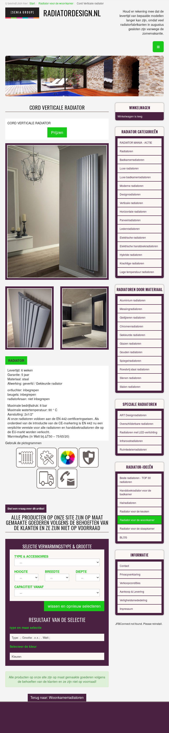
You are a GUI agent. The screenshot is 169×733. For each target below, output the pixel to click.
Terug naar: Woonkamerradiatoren (57, 697)
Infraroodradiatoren (131, 441)
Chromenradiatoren (131, 326)
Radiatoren (126, 151)
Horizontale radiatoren (133, 211)
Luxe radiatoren (129, 168)
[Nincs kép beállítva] (29, 317)
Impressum (126, 609)
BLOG (123, 537)
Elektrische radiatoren (133, 237)
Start (32, 3)
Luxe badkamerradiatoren (135, 177)
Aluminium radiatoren (132, 300)
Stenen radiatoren (130, 378)
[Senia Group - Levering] (46, 478)
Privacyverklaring (130, 574)
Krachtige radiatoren (132, 263)
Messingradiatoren (131, 309)
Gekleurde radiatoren (132, 335)
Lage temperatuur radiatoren (137, 272)
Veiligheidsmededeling (133, 600)
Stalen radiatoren (130, 386)
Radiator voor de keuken (134, 511)
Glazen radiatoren (130, 343)
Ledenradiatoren (130, 228)
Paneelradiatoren (130, 220)
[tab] (16, 360)
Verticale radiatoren (131, 203)
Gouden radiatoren (131, 352)
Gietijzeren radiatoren (132, 317)
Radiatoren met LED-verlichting (138, 432)
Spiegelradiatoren (130, 360)
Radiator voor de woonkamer (56, 3)
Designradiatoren (130, 194)
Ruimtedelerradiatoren (133, 449)
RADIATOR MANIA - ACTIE (136, 142)
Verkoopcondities (130, 583)
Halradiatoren (128, 503)
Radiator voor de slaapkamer (137, 528)
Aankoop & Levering (132, 591)
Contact (124, 566)
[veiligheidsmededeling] (88, 457)
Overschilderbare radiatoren (136, 423)
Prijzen (57, 132)
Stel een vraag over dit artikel (25, 508)
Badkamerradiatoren (132, 159)
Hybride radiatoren (131, 254)
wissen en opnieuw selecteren (74, 606)
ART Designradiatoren (133, 415)
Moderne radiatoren (131, 185)
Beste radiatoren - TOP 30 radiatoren (135, 479)
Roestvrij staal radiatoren (134, 369)
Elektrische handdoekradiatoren (139, 246)
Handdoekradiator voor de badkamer (135, 492)
